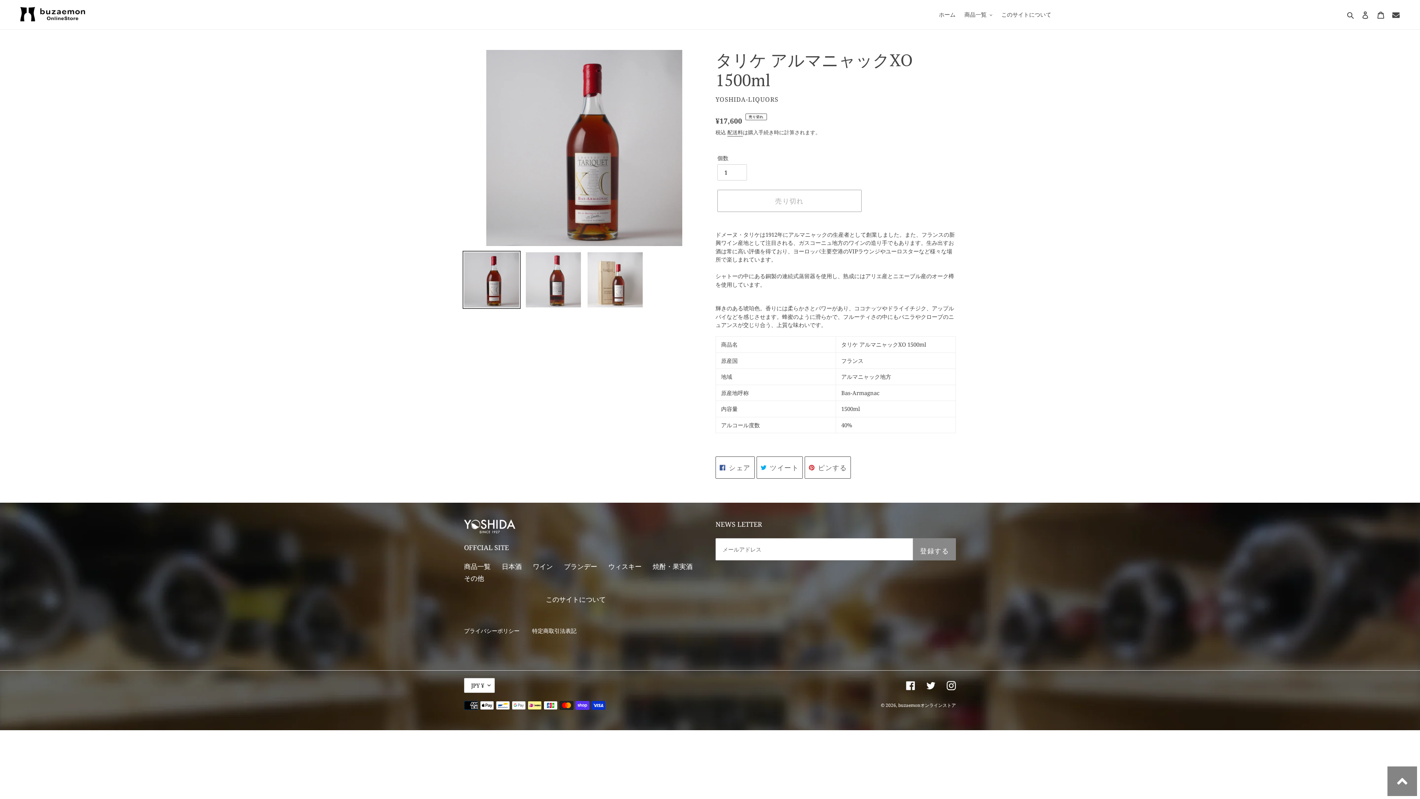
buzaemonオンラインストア (927, 705)
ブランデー (580, 566)
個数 (722, 158)
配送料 (735, 132)
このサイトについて (576, 599)
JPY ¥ (477, 685)
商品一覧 (477, 566)
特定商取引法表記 (554, 630)
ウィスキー (625, 566)
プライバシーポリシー (492, 630)
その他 (474, 578)
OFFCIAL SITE (486, 547)
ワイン (543, 566)
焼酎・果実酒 (673, 566)
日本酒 (512, 566)
